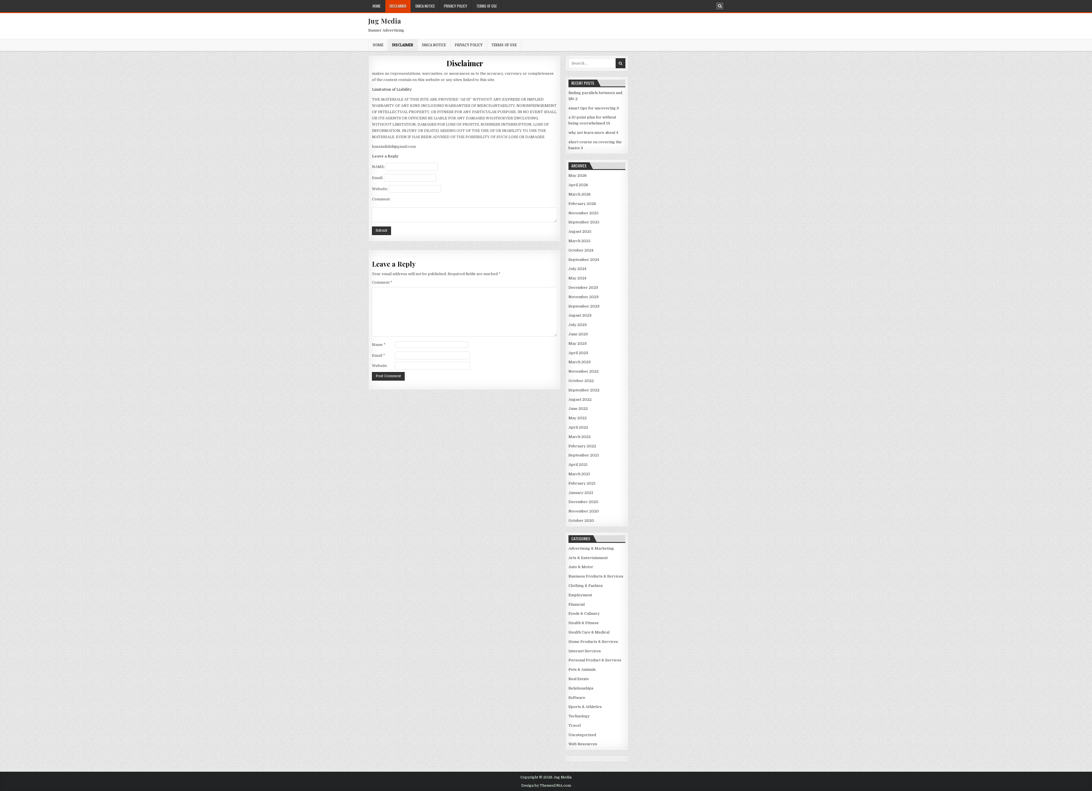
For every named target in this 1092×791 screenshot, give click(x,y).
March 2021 (579, 474)
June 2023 (578, 334)
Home (376, 6)
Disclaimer (398, 6)
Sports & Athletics (585, 707)
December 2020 (583, 502)
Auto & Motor (580, 567)
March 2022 (579, 437)
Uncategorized (582, 735)
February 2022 (582, 446)
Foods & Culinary (584, 613)
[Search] (719, 6)
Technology (579, 716)
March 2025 (579, 241)
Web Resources (582, 744)
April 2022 (578, 427)
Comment (382, 282)
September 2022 (583, 390)
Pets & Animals (582, 669)
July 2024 (577, 269)
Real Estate (578, 679)
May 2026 (577, 175)
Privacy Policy (455, 6)
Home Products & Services (593, 642)
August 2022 (580, 399)
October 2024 (580, 250)
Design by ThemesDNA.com (546, 786)
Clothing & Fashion (585, 586)
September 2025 (583, 222)
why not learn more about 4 (593, 132)
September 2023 (583, 306)
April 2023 (578, 353)
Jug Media (384, 20)
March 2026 (579, 194)
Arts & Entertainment (588, 558)
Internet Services (584, 651)
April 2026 (578, 185)
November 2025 (583, 213)
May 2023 (577, 343)
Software (576, 698)
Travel (574, 725)
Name (379, 344)
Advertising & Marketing (591, 548)
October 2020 (581, 520)
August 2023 (580, 315)
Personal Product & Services (594, 660)
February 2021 (581, 483)
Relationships (580, 688)
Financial (576, 604)
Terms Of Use (486, 6)
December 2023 (583, 287)
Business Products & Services (595, 576)
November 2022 (583, 371)
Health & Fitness (583, 623)
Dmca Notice (425, 6)
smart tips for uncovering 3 (593, 108)
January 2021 (580, 493)
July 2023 (577, 325)
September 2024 (583, 260)
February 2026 (582, 204)
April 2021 (578, 464)
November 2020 (583, 511)
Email (378, 355)
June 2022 (578, 408)
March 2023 (579, 362)
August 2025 (580, 231)
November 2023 (583, 297)
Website (379, 366)
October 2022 (581, 381)
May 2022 (577, 418)
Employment (580, 595)
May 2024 (577, 278)
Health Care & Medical (588, 632)
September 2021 (583, 455)
